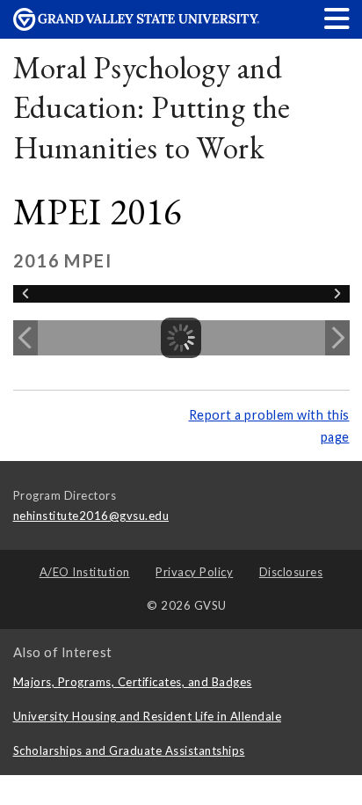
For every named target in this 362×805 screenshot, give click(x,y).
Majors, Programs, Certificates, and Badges (132, 682)
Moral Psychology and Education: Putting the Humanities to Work (152, 107)
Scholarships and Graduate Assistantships (129, 750)
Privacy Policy (194, 572)
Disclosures (291, 572)
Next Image (337, 337)
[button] (337, 18)
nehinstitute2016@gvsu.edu (91, 516)
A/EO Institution (85, 572)
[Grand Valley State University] (136, 26)
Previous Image (25, 337)
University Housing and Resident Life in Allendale (147, 716)
